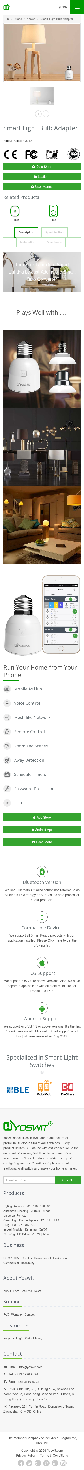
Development (42, 1258)
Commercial (11, 1263)
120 (42, 1206)
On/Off (43, 1229)
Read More (44, 842)
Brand (18, 19)
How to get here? (33, 1399)
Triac (46, 1234)
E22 (56, 1220)
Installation (27, 242)
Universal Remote (14, 1215)
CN (33, 1225)
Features (26, 1291)
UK (20, 1225)
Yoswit (31, 19)
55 (48, 1206)
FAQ (6, 1314)
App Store (44, 817)
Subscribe (68, 1180)
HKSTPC (42, 1443)
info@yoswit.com (31, 1367)
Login (19, 1338)
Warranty (17, 1314)
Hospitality (27, 1263)
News (37, 1291)
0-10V (36, 1234)
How (16, 1291)
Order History (33, 1338)
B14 (49, 1220)
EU (14, 1225)
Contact (30, 1314)
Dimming (31, 1229)
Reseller (27, 1258)
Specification (54, 232)
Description (26, 232)
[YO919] (42, 96)
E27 (41, 1220)
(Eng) (63, 7)
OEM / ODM (11, 1258)
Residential (60, 1258)
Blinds (46, 1210)
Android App (44, 829)
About (7, 1291)
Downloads (54, 242)
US (27, 1225)
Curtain (35, 1210)
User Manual (43, 186)
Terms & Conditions (54, 1455)
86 (28, 1206)
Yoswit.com (55, 1450)
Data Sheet (43, 166)
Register (8, 1338)
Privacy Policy (26, 1455)
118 (35, 1206)
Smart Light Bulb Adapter (56, 19)
